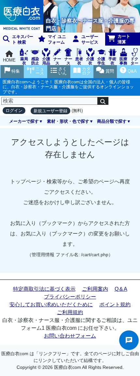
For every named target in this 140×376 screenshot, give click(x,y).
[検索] (102, 101)
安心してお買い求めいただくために (51, 304)
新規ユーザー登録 (50, 110)
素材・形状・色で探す (68, 121)
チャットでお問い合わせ (129, 340)
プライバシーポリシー (70, 296)
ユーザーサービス (89, 39)
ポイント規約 (115, 304)
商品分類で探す (112, 121)
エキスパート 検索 (22, 39)
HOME (9, 60)
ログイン (14, 110)
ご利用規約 (70, 312)
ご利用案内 (95, 289)
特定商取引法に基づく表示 (44, 289)
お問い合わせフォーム (70, 336)
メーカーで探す (24, 121)
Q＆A (121, 289)
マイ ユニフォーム (57, 39)
